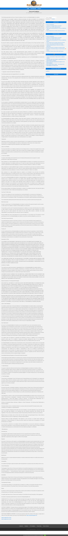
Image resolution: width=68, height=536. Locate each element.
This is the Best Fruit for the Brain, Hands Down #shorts (55, 30)
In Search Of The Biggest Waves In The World (53, 25)
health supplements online (6, 517)
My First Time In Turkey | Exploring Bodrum (53, 38)
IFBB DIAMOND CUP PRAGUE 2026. (52, 65)
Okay (45, 535)
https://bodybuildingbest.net (31, 515)
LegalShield (47, 71)
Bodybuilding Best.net (33, 529)
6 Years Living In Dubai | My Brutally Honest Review (54, 43)
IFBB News (56, 54)
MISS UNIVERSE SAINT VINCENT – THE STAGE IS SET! (55, 64)
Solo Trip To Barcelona (50, 24)
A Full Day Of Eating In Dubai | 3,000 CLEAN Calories (54, 51)
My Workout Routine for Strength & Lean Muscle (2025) (55, 47)
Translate (53, 18)
